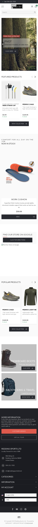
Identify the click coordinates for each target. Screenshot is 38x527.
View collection (18, 124)
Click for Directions (17, 240)
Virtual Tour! (19, 437)
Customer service (19, 431)
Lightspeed (8, 523)
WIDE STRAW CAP (9, 105)
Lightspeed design (18, 523)
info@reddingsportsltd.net (14, 471)
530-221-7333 (11, 2)
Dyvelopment (29, 523)
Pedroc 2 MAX (8, 310)
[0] (36, 6)
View (17, 217)
